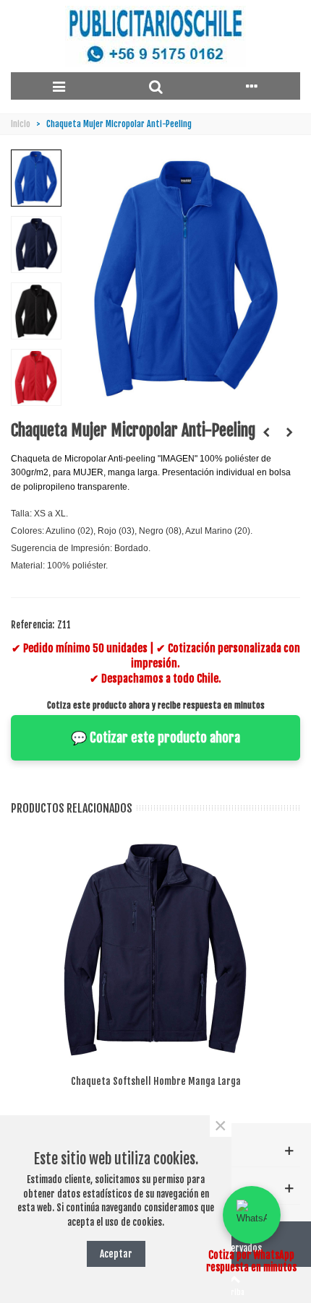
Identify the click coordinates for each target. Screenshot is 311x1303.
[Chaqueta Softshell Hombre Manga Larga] (289, 432)
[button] (252, 1215)
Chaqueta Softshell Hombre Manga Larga (156, 1081)
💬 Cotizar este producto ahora (155, 737)
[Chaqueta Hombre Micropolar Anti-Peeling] (266, 432)
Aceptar (116, 1253)
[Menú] (59, 86)
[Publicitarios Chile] (155, 36)
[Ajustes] (252, 86)
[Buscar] (155, 86)
